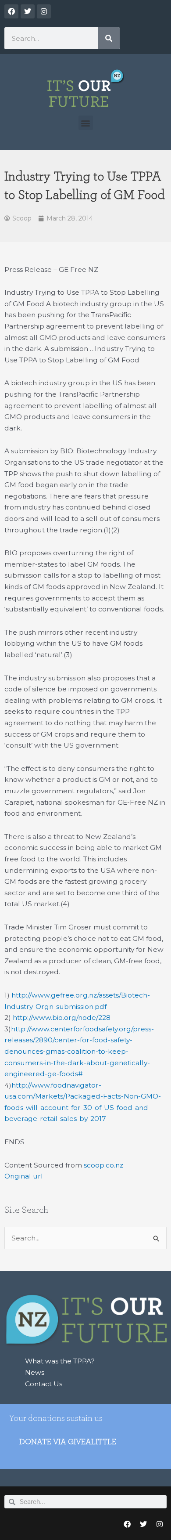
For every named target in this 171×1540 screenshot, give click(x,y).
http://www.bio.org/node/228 (61, 1017)
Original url (23, 1176)
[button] (85, 123)
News (34, 1372)
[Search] (109, 38)
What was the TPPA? (60, 1361)
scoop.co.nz (103, 1165)
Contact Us (43, 1384)
